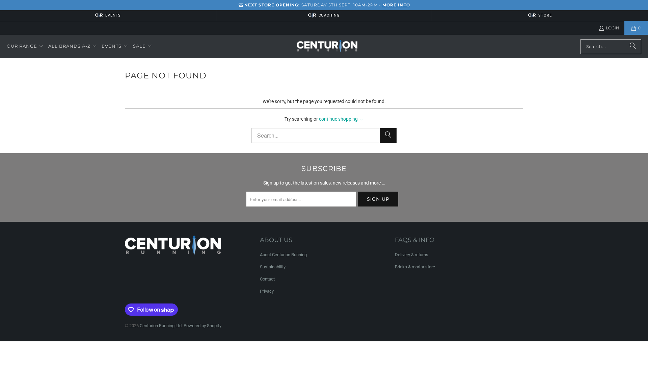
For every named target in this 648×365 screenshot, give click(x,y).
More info (396, 4)
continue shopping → (341, 119)
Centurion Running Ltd (161, 325)
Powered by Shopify (202, 325)
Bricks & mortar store (415, 266)
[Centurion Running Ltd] (327, 46)
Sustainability (273, 266)
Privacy (267, 291)
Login (612, 27)
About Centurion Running (283, 254)
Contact (267, 279)
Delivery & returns (411, 254)
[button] (25, 46)
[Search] (632, 46)
